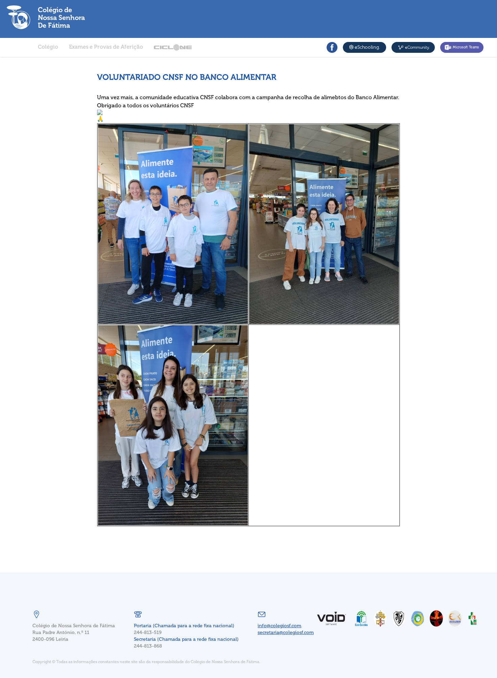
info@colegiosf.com (279, 626)
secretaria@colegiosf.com (286, 632)
